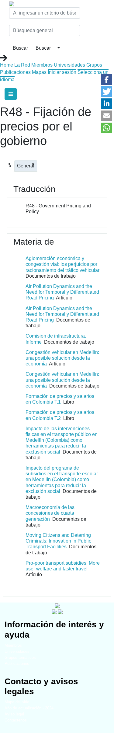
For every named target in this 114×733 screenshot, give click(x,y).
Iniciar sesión (62, 72)
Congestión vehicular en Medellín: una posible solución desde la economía (62, 358)
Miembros (42, 65)
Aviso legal (14, 714)
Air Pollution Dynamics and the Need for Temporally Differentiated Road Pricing (62, 292)
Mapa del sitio (17, 702)
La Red (22, 65)
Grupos (94, 65)
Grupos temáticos (20, 657)
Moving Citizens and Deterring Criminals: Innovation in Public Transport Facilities (58, 541)
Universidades (69, 65)
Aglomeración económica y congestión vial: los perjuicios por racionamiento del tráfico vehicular (62, 264)
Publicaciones (15, 72)
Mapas (39, 72)
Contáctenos (16, 720)
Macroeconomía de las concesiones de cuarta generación (50, 513)
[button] (106, 79)
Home (6, 65)
